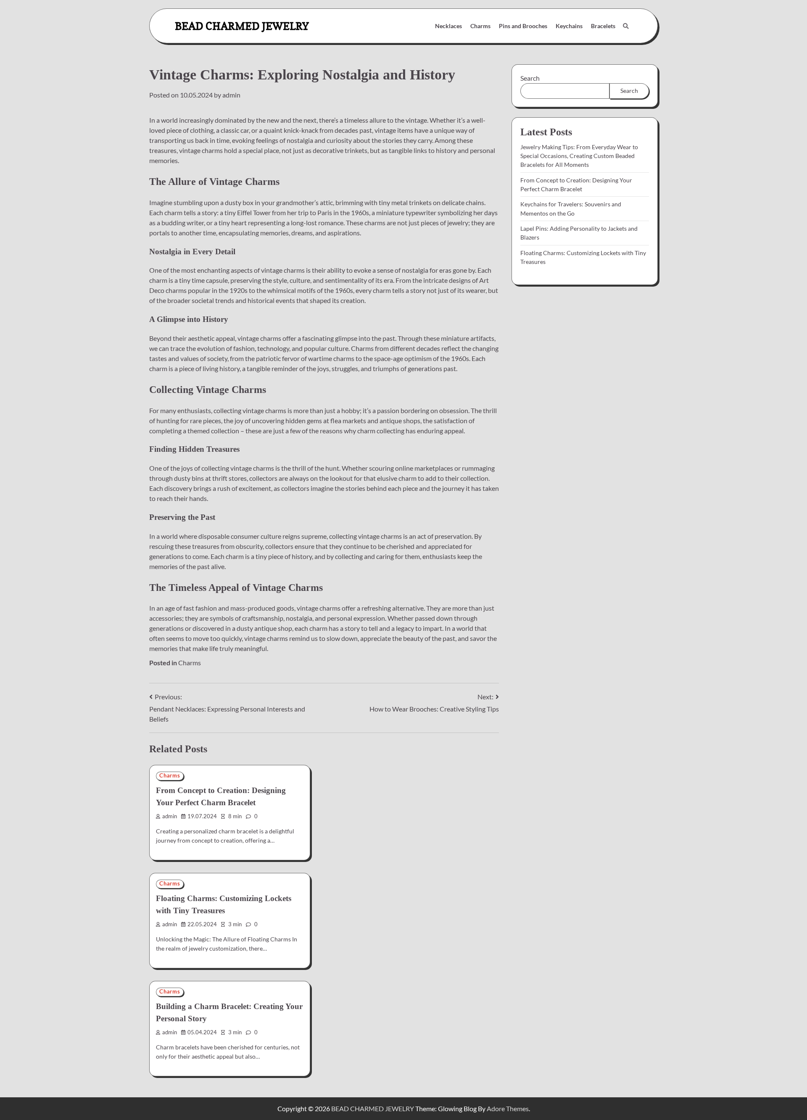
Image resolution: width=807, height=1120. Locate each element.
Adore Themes (508, 1108)
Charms (480, 25)
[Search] (626, 26)
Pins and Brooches (523, 25)
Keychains (569, 25)
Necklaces (448, 25)
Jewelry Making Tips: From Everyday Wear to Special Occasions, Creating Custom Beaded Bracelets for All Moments (579, 156)
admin (231, 95)
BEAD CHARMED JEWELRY (242, 25)
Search (530, 78)
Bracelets (603, 25)
